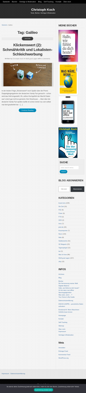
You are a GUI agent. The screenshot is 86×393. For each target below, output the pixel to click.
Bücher (14, 2)
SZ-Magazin (63, 244)
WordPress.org (63, 358)
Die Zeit (61, 206)
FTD (60, 217)
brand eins (62, 203)
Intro (60, 223)
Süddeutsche (63, 241)
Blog (40, 2)
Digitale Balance (64, 286)
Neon (60, 234)
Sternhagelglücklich (65, 292)
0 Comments (45, 59)
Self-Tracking (48, 2)
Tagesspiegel (63, 248)
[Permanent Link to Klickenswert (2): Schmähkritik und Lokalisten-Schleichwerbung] (27, 74)
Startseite (6, 2)
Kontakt (58, 2)
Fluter (60, 213)
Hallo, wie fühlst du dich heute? (69, 288)
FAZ (60, 210)
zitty (60, 261)
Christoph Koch (43, 9)
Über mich (67, 2)
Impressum (62, 331)
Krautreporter (63, 230)
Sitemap (61, 326)
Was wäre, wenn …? (65, 295)
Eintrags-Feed (63, 351)
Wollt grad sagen (31, 59)
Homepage (62, 315)
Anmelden (62, 347)
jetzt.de (61, 227)
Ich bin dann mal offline (66, 290)
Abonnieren (77, 189)
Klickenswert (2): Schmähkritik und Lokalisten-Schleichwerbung (27, 49)
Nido (60, 237)
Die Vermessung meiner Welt (68, 283)
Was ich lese (63, 254)
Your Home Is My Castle (67, 297)
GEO (60, 220)
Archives (61, 274)
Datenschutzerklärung (66, 300)
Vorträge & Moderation (27, 2)
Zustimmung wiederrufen (43, 390)
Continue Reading (27, 110)
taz (60, 251)
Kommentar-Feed (64, 354)
